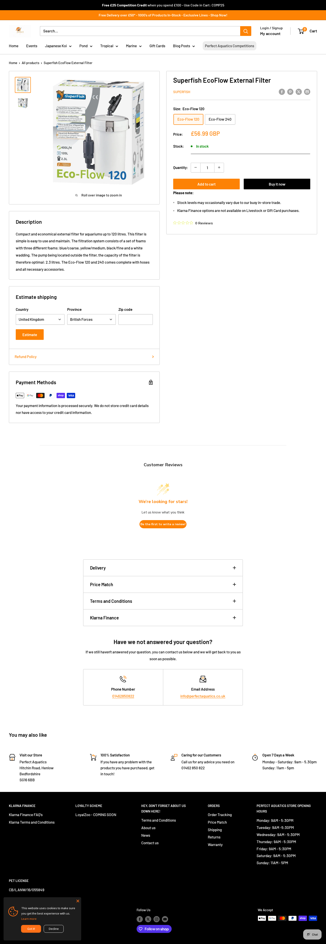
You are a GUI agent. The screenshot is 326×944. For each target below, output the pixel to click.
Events (31, 45)
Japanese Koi (56, 45)
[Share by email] (307, 91)
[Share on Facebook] (282, 91)
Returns (214, 837)
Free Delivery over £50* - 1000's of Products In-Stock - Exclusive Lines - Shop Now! (163, 15)
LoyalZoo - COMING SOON (95, 814)
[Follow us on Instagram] (156, 919)
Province (74, 309)
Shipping (215, 829)
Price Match (101, 584)
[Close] (78, 900)
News (145, 835)
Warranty (215, 844)
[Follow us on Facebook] (140, 919)
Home (13, 45)
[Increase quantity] (219, 167)
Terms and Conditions (111, 601)
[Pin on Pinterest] (290, 91)
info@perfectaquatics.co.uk (202, 696)
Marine (131, 45)
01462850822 (123, 696)
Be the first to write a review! (163, 524)
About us (148, 827)
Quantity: (180, 167)
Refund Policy (26, 356)
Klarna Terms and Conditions (32, 822)
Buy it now (277, 184)
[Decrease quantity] (195, 167)
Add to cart (206, 184)
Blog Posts (181, 45)
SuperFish (181, 92)
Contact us (150, 842)
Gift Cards (157, 45)
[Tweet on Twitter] (299, 91)
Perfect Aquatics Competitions (229, 45)
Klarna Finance (104, 617)
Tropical (106, 45)
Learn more (29, 919)
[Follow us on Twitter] (148, 919)
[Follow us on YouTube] (165, 919)
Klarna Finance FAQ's (26, 814)
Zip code (125, 309)
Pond (83, 45)
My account (270, 33)
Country (22, 309)
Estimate (29, 334)
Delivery (98, 567)
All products (30, 63)
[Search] (245, 31)
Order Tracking (220, 814)
